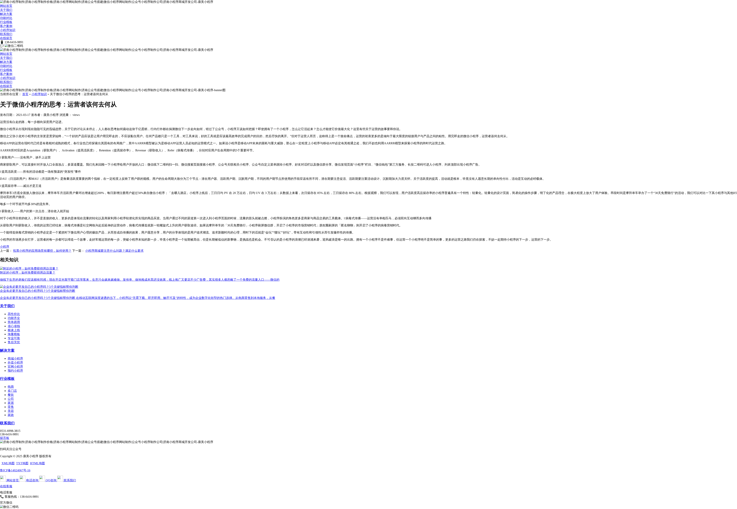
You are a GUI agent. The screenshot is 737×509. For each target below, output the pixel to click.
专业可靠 (14, 338)
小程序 (4, 246)
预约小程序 (15, 370)
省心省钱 (14, 326)
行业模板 (6, 22)
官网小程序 (15, 366)
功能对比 (6, 18)
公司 (11, 398)
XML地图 (8, 463)
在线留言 (6, 38)
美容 (11, 410)
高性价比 (14, 314)
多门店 (12, 390)
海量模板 (14, 334)
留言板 (4, 438)
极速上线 (14, 330)
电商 (11, 386)
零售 (11, 406)
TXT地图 (22, 463)
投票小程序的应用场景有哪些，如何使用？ (42, 250)
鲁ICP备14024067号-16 (15, 470)
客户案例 (6, 26)
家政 (11, 415)
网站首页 (6, 5)
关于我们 (6, 10)
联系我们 (6, 34)
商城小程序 (15, 358)
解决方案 (6, 14)
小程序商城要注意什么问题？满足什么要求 (114, 250)
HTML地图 (37, 463)
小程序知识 (7, 30)
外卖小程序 (15, 362)
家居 (11, 402)
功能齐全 (14, 318)
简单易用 (14, 322)
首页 (25, 94)
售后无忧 (14, 342)
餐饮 (11, 394)
